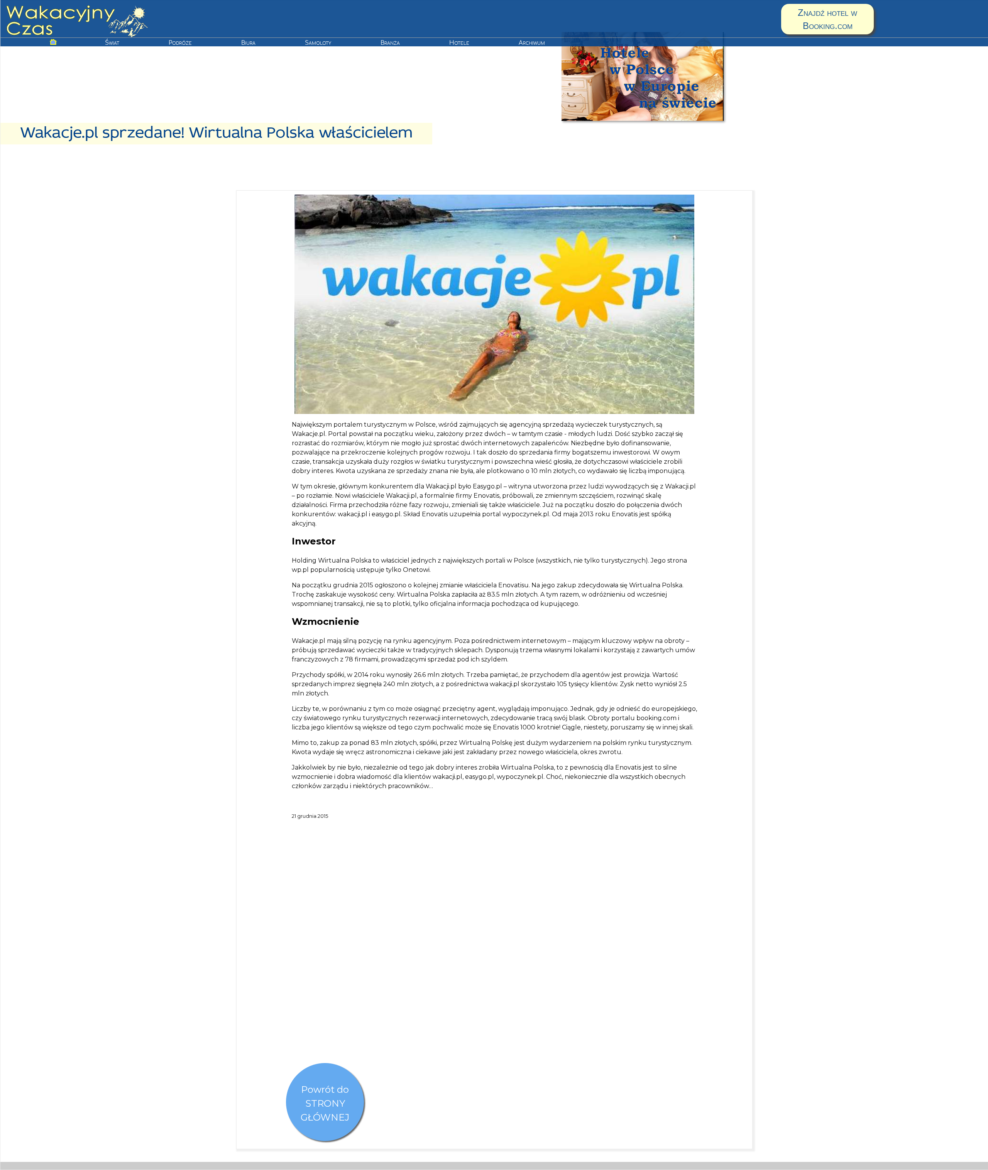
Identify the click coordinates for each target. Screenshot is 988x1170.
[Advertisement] (494, 959)
